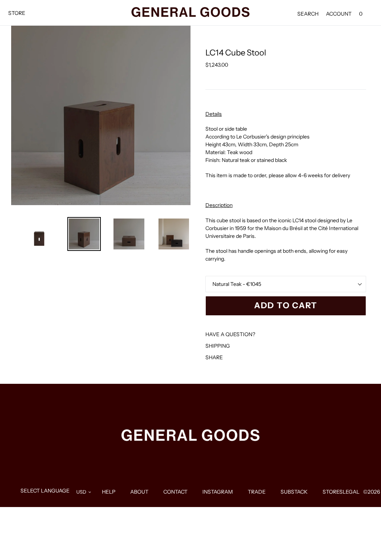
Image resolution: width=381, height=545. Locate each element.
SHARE (214, 357)
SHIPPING (217, 345)
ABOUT (139, 491)
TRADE (257, 491)
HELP (108, 491)
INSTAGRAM (217, 491)
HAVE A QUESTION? (230, 334)
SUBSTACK (294, 491)
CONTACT (175, 491)
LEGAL (351, 491)
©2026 (371, 491)
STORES (333, 491)
